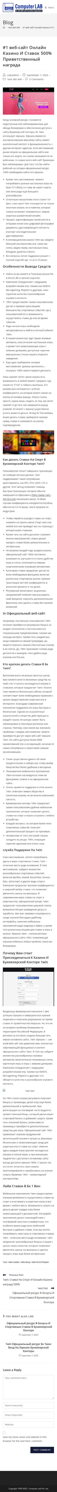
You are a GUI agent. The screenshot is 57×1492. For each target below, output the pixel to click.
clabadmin (13, 75)
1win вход (25, 1262)
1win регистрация (40, 1262)
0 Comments (36, 79)
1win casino (13, 1262)
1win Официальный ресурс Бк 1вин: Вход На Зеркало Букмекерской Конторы (28, 1347)
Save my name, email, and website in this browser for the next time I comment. (25, 1439)
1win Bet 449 (14, 79)
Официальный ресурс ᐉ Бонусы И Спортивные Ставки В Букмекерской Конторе (28, 1326)
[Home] (4, 27)
